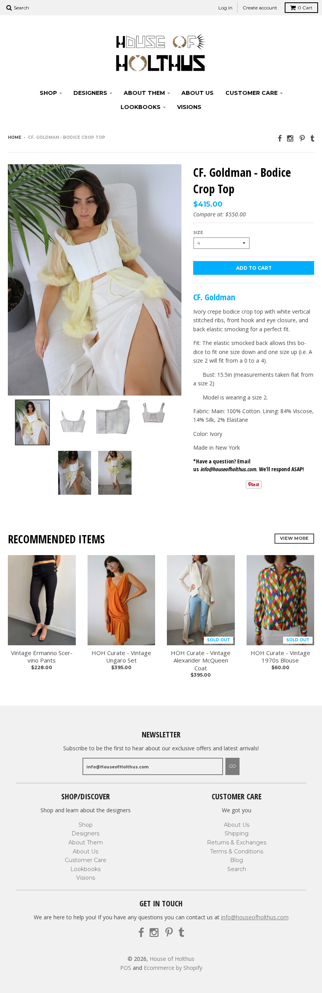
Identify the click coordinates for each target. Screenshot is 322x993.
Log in (225, 8)
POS (125, 967)
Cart (305, 8)
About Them (144, 92)
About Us (197, 92)
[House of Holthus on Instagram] (290, 138)
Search (236, 869)
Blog (236, 860)
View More (294, 538)
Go (232, 766)
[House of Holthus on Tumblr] (312, 138)
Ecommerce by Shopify (173, 967)
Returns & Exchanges (236, 842)
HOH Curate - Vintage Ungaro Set (121, 656)
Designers (90, 92)
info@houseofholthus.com (255, 917)
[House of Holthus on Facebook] (280, 138)
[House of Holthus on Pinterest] (302, 138)
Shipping (237, 833)
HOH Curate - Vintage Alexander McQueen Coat (201, 660)
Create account (260, 8)
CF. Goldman (214, 297)
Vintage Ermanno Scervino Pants (42, 656)
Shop (48, 92)
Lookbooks (141, 107)
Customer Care (251, 92)
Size (198, 232)
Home (14, 137)
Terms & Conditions (236, 851)
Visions (189, 107)
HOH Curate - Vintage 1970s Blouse (280, 656)
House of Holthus (172, 958)
